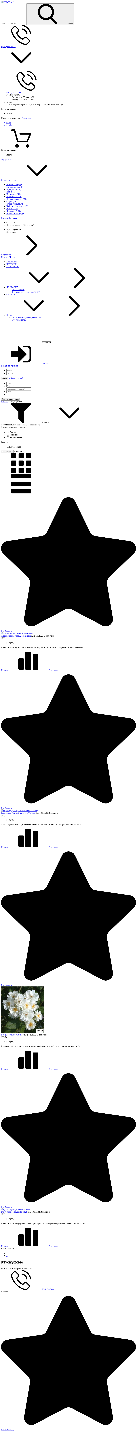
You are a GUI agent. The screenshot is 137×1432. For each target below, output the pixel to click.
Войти (44, 363)
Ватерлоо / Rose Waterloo (12, 1035)
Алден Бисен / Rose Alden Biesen (16, 636)
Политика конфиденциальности (26, 317)
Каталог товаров (9, 180)
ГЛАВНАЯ (11, 262)
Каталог (5, 257)
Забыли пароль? (16, 378)
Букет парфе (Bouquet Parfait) (14, 1212)
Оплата (4, 218)
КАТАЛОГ (11, 264)
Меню (12, 257)
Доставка (12, 218)
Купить (4, 670)
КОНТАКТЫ (12, 266)
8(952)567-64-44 (8, 46)
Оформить (26, 118)
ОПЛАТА (10, 294)
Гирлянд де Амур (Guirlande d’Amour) (18, 813)
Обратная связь (19, 320)
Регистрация (12, 366)
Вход (3, 366)
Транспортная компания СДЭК (26, 292)
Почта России (18, 289)
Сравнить (53, 670)
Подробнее (6, 255)
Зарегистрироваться (10, 399)
